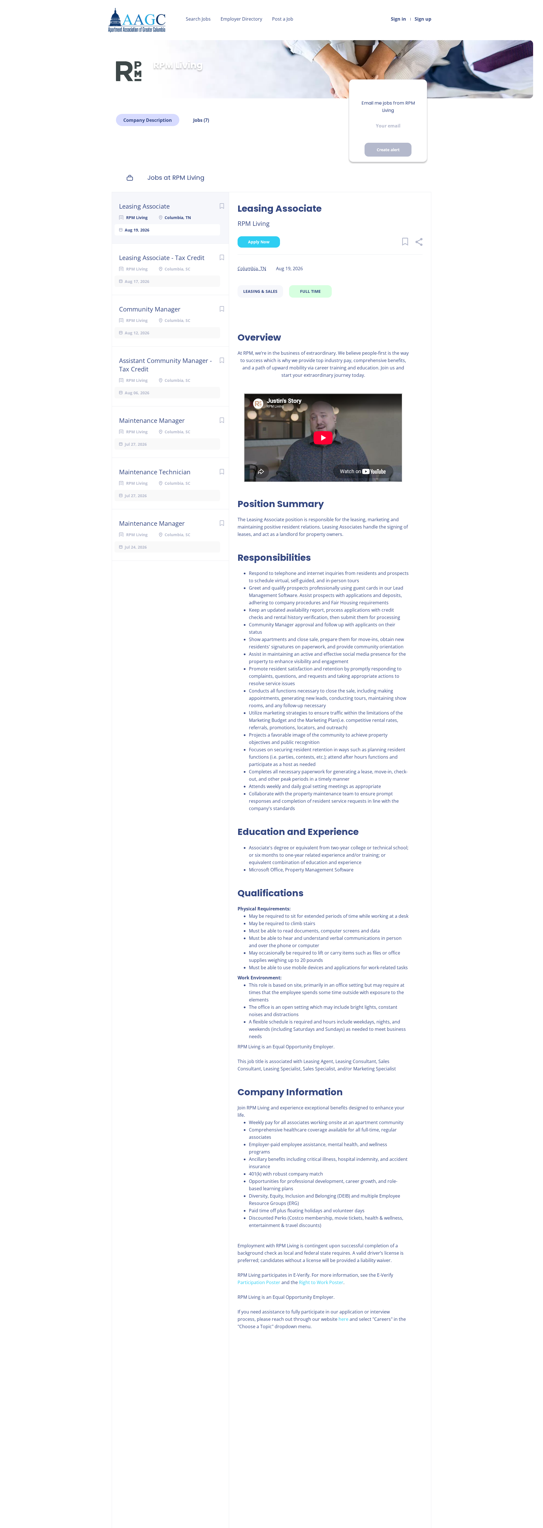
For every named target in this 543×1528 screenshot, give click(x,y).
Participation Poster (259, 1282)
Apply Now (259, 241)
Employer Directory (241, 19)
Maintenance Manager (152, 420)
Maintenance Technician (155, 472)
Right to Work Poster (321, 1282)
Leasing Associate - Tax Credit (161, 257)
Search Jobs (198, 19)
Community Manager (149, 309)
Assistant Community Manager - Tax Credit (165, 364)
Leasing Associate (144, 206)
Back (130, 49)
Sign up (423, 19)
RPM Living (254, 223)
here (343, 1319)
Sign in (398, 19)
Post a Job (282, 19)
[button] (419, 242)
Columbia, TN (252, 268)
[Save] (222, 206)
